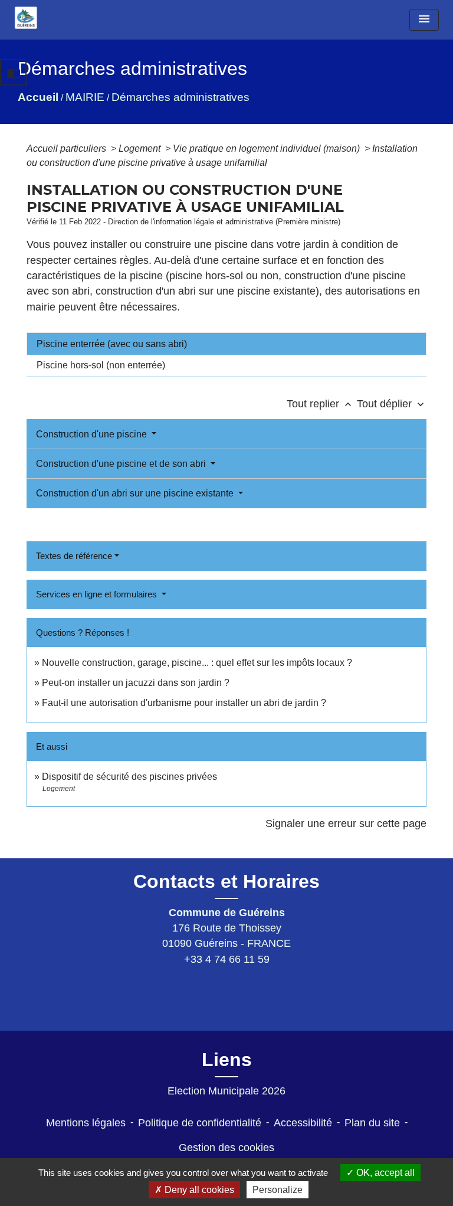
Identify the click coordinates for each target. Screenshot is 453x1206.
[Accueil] (26, 18)
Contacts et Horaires (226, 881)
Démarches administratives (180, 97)
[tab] (226, 343)
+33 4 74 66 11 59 (227, 959)
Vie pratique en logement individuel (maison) (267, 148)
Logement (141, 148)
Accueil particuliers (68, 148)
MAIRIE (84, 97)
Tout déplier (391, 404)
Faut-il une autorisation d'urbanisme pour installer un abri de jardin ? (184, 703)
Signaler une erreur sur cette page (345, 823)
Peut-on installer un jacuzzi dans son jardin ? (135, 683)
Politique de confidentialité (199, 1123)
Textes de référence (74, 556)
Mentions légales (86, 1123)
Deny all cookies (198, 1190)
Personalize (277, 1190)
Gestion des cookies (226, 1147)
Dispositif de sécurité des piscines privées (130, 777)
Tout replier (320, 404)
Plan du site (372, 1123)
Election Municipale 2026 (226, 1091)
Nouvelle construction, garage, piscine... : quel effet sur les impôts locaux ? (197, 663)
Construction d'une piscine (92, 434)
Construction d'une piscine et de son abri (122, 464)
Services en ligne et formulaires (97, 594)
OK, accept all (384, 1173)
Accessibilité (303, 1123)
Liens (227, 1059)
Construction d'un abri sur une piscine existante (136, 493)
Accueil (38, 97)
